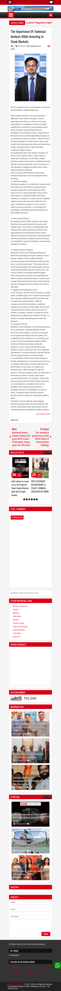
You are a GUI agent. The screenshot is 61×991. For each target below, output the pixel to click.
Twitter (29, 968)
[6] (37, 499)
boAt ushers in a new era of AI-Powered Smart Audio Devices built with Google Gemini (20, 488)
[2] (27, 499)
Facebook (16, 968)
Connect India (18, 623)
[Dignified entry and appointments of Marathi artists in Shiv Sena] (30, 750)
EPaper (16, 620)
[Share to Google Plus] (26, 459)
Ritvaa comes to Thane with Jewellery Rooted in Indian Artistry (28, 846)
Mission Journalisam (16, 984)
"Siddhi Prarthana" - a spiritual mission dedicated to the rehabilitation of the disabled (29, 727)
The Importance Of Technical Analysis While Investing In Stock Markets (28, 36)
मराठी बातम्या (17, 616)
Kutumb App (30, 974)
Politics (16, 610)
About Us (16, 637)
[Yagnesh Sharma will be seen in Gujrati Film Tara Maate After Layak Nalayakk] (30, 867)
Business (22, 46)
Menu (10, 2)
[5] (34, 499)
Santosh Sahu (44, 414)
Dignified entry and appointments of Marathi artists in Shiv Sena (28, 756)
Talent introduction (20, 627)
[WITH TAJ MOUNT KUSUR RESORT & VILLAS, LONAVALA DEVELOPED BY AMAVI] (40, 467)
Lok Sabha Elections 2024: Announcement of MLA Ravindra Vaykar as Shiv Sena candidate (30, 781)
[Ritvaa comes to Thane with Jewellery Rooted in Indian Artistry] (30, 840)
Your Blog (17, 633)
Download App (19, 630)
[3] (29, 499)
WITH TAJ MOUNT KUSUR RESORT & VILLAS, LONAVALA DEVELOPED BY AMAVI (40, 486)
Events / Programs (20, 606)
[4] (32, 499)
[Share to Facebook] (20, 459)
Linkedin (41, 968)
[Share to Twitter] (23, 459)
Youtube (15, 974)
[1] (24, 499)
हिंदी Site (16, 613)
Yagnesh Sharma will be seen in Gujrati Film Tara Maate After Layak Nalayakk (29, 872)
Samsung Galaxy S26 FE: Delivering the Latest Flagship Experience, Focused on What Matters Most (29, 817)
